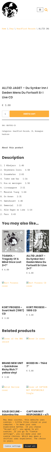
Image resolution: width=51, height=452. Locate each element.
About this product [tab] (12, 147)
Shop (11, 29)
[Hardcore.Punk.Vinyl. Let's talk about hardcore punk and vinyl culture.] (10, 9)
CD (32, 131)
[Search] (46, 9)
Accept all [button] (30, 446)
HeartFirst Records (26, 29)
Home (4, 29)
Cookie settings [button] (13, 446)
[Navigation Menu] (40, 9)
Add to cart (29, 113)
